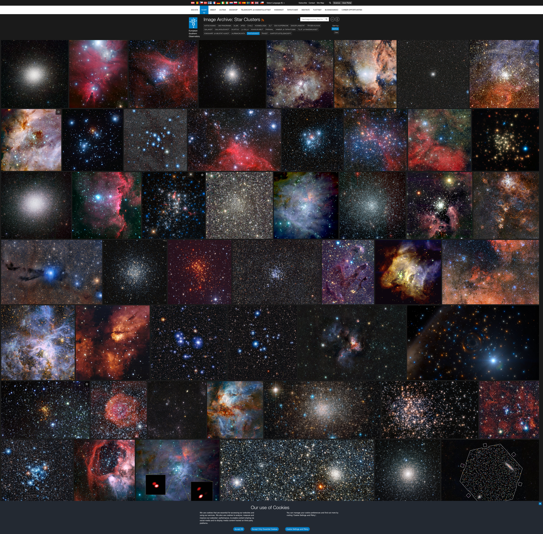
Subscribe (303, 3)
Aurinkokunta (238, 33)
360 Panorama (224, 26)
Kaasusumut (257, 29)
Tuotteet (317, 10)
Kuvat (204, 10)
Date (336, 32)
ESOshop (233, 10)
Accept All (239, 529)
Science (337, 3)
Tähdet (264, 33)
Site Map (320, 3)
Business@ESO (331, 10)
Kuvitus (235, 29)
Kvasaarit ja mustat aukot (216, 33)
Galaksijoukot (222, 29)
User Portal (346, 3)
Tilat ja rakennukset (308, 29)
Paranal (269, 29)
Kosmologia (260, 26)
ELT (270, 26)
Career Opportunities (352, 10)
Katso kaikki (210, 26)
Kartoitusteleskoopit (280, 33)
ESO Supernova (281, 26)
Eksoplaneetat (298, 26)
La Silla (245, 29)
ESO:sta (194, 10)
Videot (213, 10)
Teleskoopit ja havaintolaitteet (256, 10)
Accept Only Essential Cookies (264, 529)
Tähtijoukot (253, 33)
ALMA (236, 26)
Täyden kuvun (313, 26)
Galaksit (208, 29)
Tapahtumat (292, 10)
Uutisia (222, 10)
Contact (312, 3)
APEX (243, 26)
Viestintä (305, 10)
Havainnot (279, 10)
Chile (250, 26)
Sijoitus (335, 29)
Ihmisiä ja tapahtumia (286, 29)
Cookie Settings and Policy (297, 529)
